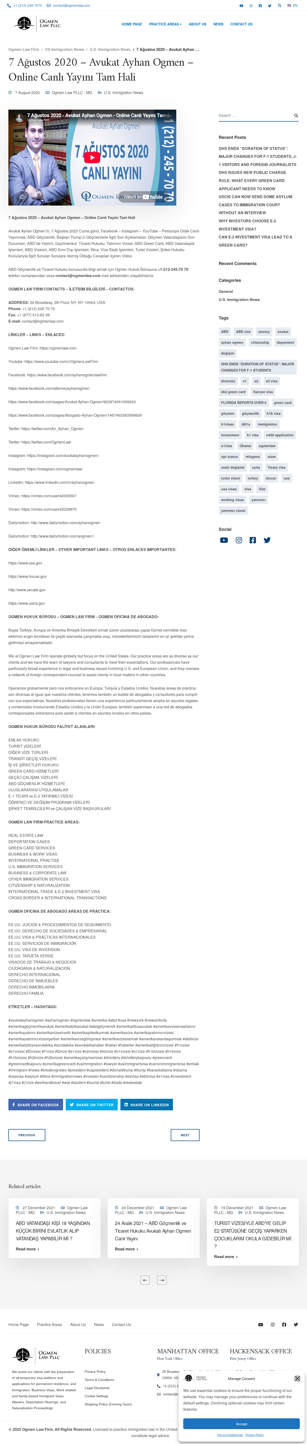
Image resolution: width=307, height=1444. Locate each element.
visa (247, 488)
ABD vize (243, 331)
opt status (229, 456)
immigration (267, 424)
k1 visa (253, 434)
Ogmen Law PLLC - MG (72, 92)
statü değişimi (232, 467)
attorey (264, 331)
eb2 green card (233, 391)
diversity (228, 381)
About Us (197, 24)
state (272, 456)
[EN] (289, 5)
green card (283, 402)
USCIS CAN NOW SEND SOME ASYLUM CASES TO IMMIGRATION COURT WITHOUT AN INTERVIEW (255, 204)
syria (256, 467)
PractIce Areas (164, 24)
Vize (262, 488)
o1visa (226, 445)
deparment (285, 342)
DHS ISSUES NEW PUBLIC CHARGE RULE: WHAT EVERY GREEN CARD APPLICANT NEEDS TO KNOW (252, 180)
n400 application (280, 434)
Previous (26, 1135)
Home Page (132, 24)
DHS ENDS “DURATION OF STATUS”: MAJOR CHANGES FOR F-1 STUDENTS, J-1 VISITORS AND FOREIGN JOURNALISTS (258, 156)
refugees (253, 456)
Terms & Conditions (99, 1380)
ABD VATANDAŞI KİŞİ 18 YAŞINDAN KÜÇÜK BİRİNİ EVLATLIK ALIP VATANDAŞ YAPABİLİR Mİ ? (53, 1230)
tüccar (271, 478)
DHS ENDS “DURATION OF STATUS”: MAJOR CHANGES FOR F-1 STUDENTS (257, 367)
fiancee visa (263, 391)
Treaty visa (276, 467)
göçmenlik (250, 413)
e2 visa (271, 381)
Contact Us (241, 24)
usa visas (229, 488)
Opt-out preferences (230, 1435)
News (218, 24)
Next (185, 1135)
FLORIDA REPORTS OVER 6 (243, 402)
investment (230, 434)
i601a (246, 424)
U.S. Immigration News (123, 92)
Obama (245, 445)
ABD (224, 331)
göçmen (227, 413)
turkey (253, 478)
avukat (283, 331)
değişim (227, 353)
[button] (297, 1378)
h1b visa (274, 413)
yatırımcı (259, 499)
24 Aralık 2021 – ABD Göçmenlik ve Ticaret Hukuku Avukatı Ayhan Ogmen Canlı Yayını (153, 1230)
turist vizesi (230, 478)
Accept (241, 1423)
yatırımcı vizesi (233, 510)
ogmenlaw (267, 445)
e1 (245, 381)
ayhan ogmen (232, 342)
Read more (26, 1249)
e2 (256, 381)
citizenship (260, 342)
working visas (232, 499)
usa (287, 478)
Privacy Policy (254, 1435)
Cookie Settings (96, 1396)
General (226, 291)
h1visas (227, 424)
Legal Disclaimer (97, 1388)
